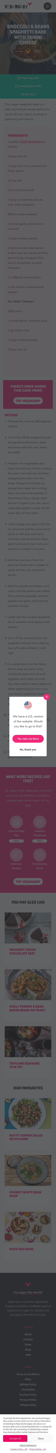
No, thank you (28, 749)
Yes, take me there (28, 738)
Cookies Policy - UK (18, 1449)
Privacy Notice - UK (37, 1449)
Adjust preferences (28, 1445)
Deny (41, 1438)
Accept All (15, 1438)
